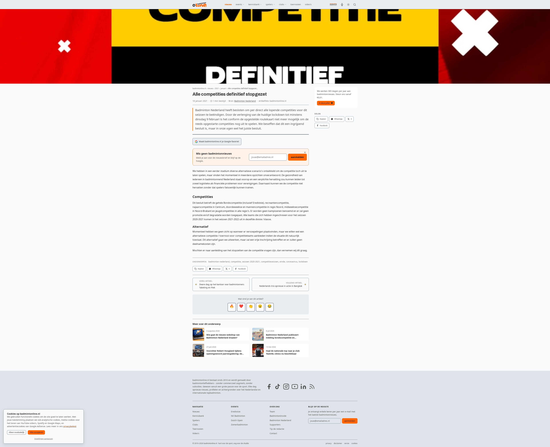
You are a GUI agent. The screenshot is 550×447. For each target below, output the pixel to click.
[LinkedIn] (303, 386)
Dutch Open (237, 420)
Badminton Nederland (245, 101)
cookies (354, 443)
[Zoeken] (355, 4)
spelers (269, 4)
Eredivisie (235, 411)
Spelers (196, 420)
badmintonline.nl (199, 88)
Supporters (275, 424)
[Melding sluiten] (305, 152)
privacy (328, 443)
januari (223, 88)
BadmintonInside (278, 415)
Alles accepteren (36, 432)
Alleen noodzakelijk (16, 432)
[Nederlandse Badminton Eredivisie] (333, 4)
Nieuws (196, 411)
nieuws (228, 4)
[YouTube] (295, 386)
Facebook (242, 269)
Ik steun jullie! (324, 103)
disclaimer (338, 443)
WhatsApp (216, 269)
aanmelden (297, 157)
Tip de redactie (277, 429)
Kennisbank (198, 415)
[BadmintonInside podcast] (342, 4)
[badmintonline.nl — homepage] (199, 4)
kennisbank (253, 4)
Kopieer (201, 269)
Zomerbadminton (239, 424)
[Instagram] (286, 386)
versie (346, 443)
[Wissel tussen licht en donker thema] (348, 4)
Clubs (195, 424)
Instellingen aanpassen (43, 439)
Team (272, 411)
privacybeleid (69, 426)
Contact (273, 433)
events (239, 4)
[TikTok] (277, 386)
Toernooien (197, 429)
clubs (281, 4)
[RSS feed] (312, 386)
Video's (195, 433)
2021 (217, 88)
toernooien (295, 4)
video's (308, 4)
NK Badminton (238, 415)
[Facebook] (269, 386)
